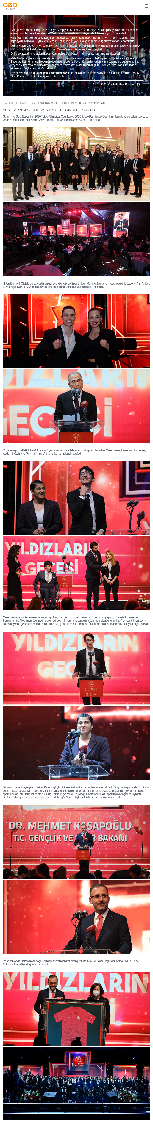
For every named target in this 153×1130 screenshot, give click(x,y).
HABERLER (26, 103)
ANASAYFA (11, 103)
